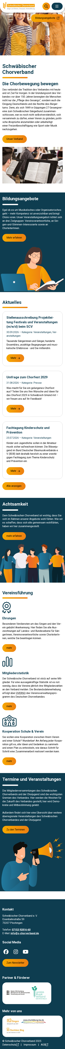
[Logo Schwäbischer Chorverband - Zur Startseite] (18, 6)
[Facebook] (6, 951)
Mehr (13, 357)
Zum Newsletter (15, 962)
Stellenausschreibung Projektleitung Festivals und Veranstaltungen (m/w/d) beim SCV (32, 322)
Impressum (30, 1044)
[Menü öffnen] (57, 6)
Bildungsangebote (45, 17)
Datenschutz (9, 1044)
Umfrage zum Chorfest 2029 (26, 377)
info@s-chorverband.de (25, 933)
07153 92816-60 (21, 929)
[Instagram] (15, 951)
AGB (43, 1044)
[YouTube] (25, 951)
